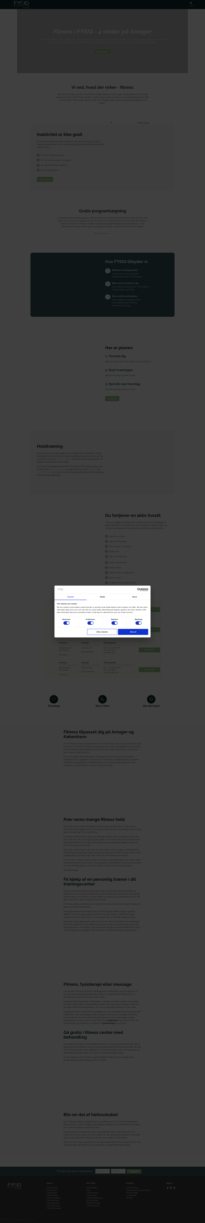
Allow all (133, 632)
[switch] (90, 623)
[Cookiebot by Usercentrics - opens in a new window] (139, 589)
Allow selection (102, 632)
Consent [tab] (70, 597)
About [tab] (134, 597)
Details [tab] (102, 597)
